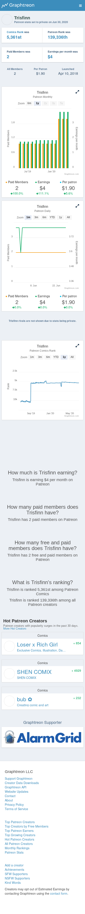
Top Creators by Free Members (26, 826)
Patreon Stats (14, 852)
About (9, 800)
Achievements (14, 869)
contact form (58, 893)
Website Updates (16, 791)
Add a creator (14, 865)
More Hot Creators (14, 628)
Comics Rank (15, 32)
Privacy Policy (14, 804)
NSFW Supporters (17, 878)
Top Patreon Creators (20, 822)
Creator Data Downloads (22, 783)
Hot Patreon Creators (19, 839)
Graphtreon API (15, 787)
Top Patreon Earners (19, 830)
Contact (10, 796)
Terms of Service (16, 809)
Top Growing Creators (20, 835)
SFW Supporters (16, 874)
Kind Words (13, 882)
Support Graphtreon (18, 778)
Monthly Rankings (17, 848)
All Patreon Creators (19, 843)
